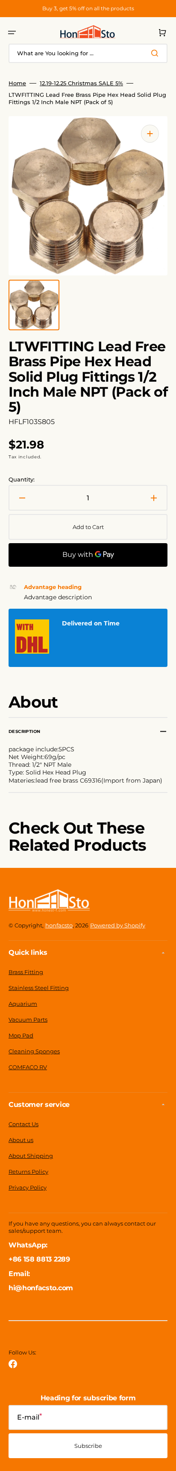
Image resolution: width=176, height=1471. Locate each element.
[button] (12, 32)
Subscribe (88, 1445)
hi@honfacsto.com (41, 1288)
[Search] (156, 53)
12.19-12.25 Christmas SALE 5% (81, 83)
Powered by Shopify (117, 925)
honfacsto (59, 925)
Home (17, 83)
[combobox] (88, 53)
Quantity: (22, 479)
